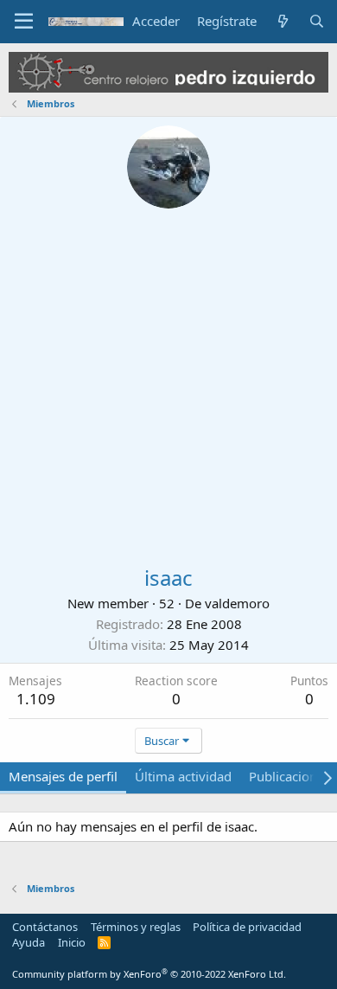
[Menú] (23, 21)
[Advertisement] (168, 386)
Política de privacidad (247, 926)
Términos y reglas (136, 926)
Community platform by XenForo (149, 973)
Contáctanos (45, 926)
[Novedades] (282, 21)
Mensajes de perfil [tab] (63, 776)
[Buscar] (317, 21)
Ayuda (28, 942)
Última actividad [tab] (183, 776)
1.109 (35, 699)
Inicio (72, 942)
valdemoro (237, 603)
